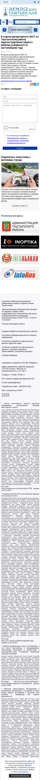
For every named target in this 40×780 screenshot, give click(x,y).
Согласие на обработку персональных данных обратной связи (17, 342)
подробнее (27, 763)
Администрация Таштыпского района (16, 81)
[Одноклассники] (31, 84)
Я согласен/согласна (20, 776)
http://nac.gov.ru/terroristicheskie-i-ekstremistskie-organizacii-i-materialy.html (20, 682)
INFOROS (23, 386)
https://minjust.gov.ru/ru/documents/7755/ (16, 488)
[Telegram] (37, 84)
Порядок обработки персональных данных (20, 331)
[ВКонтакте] (34, 84)
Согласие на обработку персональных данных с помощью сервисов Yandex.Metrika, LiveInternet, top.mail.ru (17, 349)
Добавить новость (20, 206)
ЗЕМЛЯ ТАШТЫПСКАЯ (20, 30)
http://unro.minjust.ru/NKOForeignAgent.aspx (17, 641)
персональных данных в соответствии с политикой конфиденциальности (18, 140)
